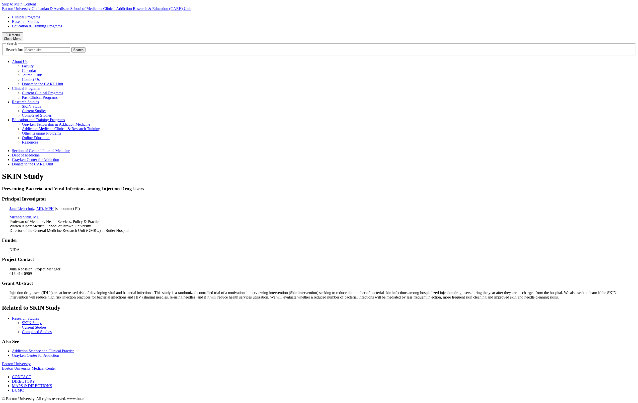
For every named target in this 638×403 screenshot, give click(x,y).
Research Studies (25, 21)
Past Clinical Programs (40, 97)
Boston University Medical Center (29, 368)
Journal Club (32, 75)
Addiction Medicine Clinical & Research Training (61, 129)
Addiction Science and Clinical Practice (43, 351)
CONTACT (21, 377)
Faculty (28, 66)
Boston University (16, 364)
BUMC (18, 390)
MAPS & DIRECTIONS (32, 386)
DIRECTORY (23, 381)
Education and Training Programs (38, 120)
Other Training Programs (41, 133)
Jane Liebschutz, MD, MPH (31, 208)
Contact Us (31, 79)
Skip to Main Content (19, 4)
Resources (30, 142)
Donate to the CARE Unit (42, 84)
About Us (19, 61)
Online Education (36, 138)
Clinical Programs (26, 17)
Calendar (29, 70)
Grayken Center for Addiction (35, 159)
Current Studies (34, 111)
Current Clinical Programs (42, 93)
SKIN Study (32, 106)
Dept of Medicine (26, 155)
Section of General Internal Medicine (41, 151)
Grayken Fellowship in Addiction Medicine (56, 124)
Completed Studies (37, 115)
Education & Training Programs (37, 26)
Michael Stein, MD (24, 217)
